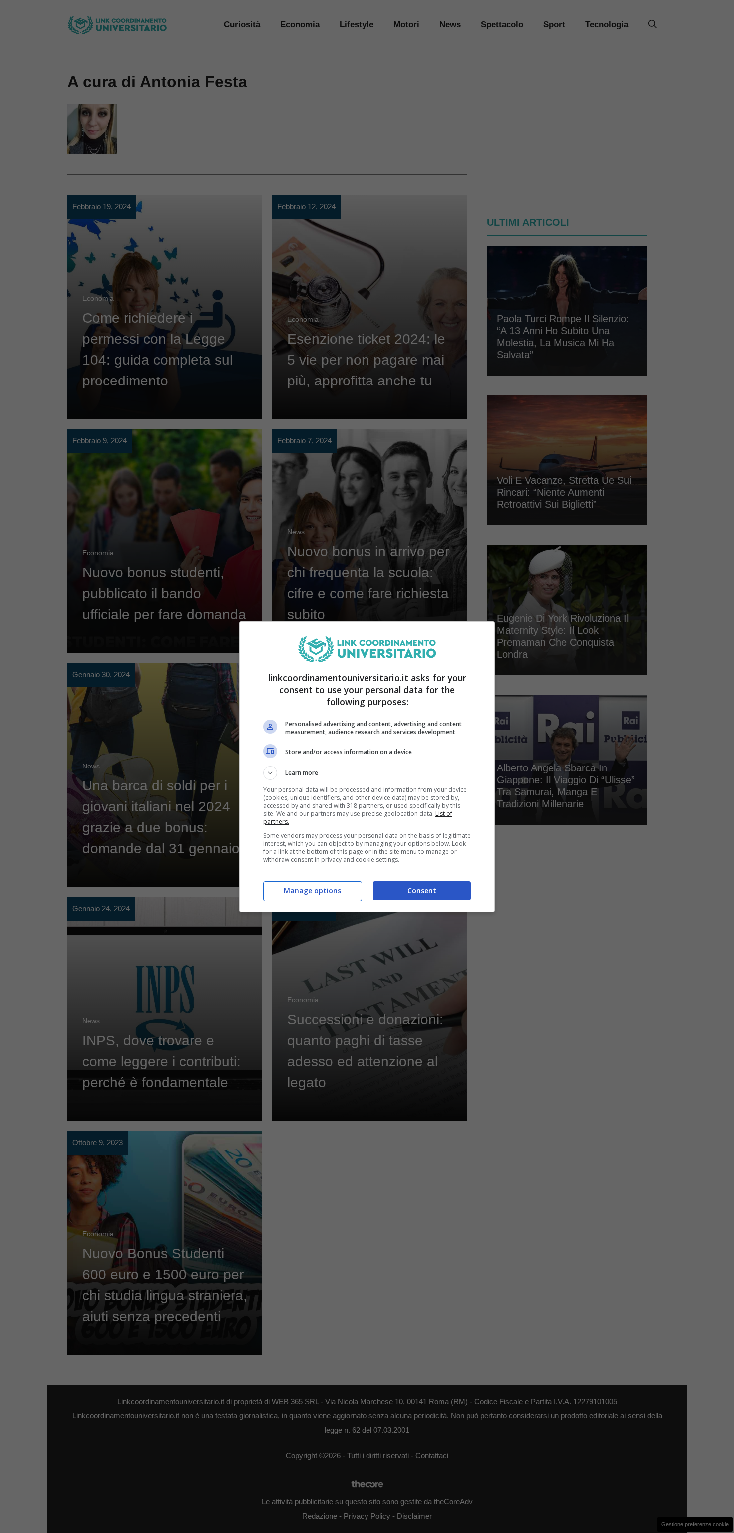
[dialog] (367, 766)
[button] (367, 773)
